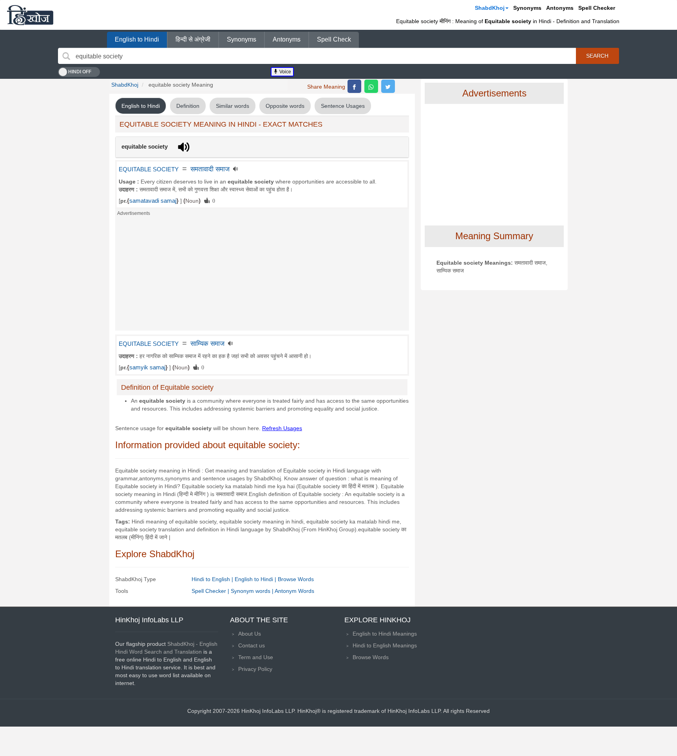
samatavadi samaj (152, 200)
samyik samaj (147, 367)
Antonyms (560, 8)
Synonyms (527, 8)
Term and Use (255, 657)
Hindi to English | (213, 579)
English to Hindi (137, 39)
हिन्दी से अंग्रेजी (193, 39)
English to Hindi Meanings (385, 634)
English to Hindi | (256, 579)
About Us (249, 634)
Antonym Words (294, 591)
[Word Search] (66, 56)
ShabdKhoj (490, 8)
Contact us (251, 645)
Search (597, 56)
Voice (284, 72)
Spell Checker (596, 8)
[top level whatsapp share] (371, 86)
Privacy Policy (255, 669)
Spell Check (334, 39)
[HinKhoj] (30, 15)
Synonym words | (253, 591)
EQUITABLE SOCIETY (149, 169)
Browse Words (296, 579)
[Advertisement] (262, 276)
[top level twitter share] (388, 86)
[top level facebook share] (354, 86)
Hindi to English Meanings (385, 645)
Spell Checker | (211, 591)
